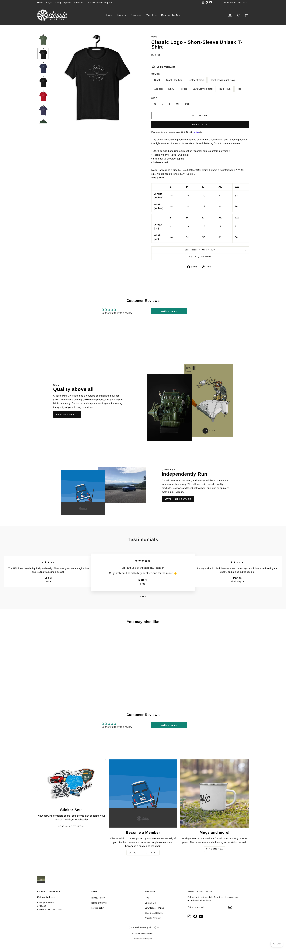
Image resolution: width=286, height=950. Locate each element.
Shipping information (200, 250)
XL (177, 104)
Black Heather (174, 80)
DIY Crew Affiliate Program (99, 2)
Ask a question (200, 257)
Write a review (169, 311)
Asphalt (158, 89)
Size (154, 98)
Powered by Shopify (143, 938)
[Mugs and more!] (214, 793)
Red (239, 89)
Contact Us (150, 903)
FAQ (147, 898)
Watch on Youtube (178, 499)
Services (136, 15)
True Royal (225, 89)
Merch (150, 15)
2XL (187, 104)
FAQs (49, 2)
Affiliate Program (153, 918)
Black (157, 80)
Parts (120, 15)
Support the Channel (143, 853)
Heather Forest (196, 80)
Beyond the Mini (171, 15)
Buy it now (200, 124)
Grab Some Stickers (71, 826)
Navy (171, 89)
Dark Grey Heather (202, 89)
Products (78, 2)
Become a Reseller (154, 913)
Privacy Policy (98, 898)
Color (155, 74)
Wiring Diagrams (63, 2)
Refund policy (98, 908)
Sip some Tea (214, 849)
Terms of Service (99, 903)
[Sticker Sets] (71, 782)
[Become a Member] (143, 793)
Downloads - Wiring (154, 908)
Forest (183, 89)
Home (40, 2)
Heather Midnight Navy (222, 80)
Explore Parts (67, 414)
